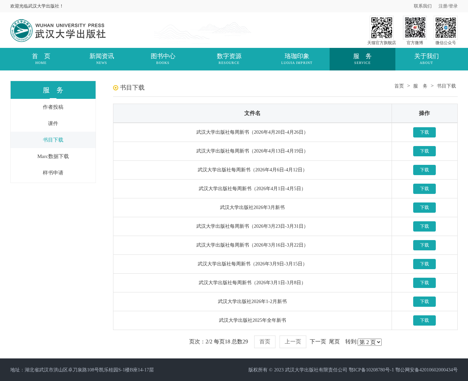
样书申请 (53, 172)
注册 (443, 6)
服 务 (420, 86)
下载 (424, 132)
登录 (453, 6)
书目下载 (53, 140)
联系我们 (423, 6)
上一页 (293, 341)
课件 (53, 123)
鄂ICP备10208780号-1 (371, 369)
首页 (399, 86)
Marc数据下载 (53, 156)
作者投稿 (53, 107)
